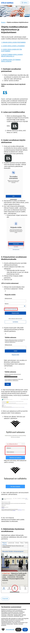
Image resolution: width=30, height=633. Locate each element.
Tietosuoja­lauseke (10, 629)
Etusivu (3, 22)
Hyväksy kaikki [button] (25, 629)
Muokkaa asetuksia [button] (18, 629)
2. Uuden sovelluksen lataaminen (13, 46)
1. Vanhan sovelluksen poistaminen (13, 42)
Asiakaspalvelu (15, 11)
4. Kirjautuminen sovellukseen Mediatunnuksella (12, 55)
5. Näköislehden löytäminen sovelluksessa (11, 60)
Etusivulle (5, 598)
